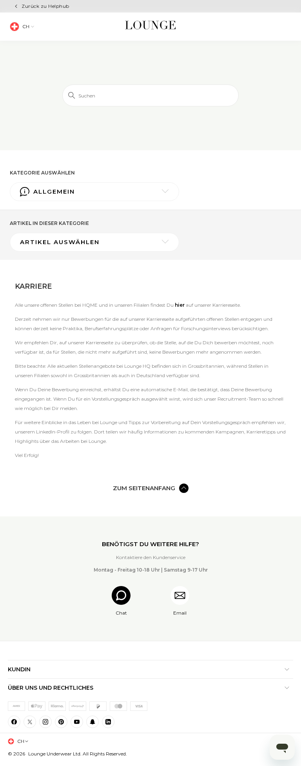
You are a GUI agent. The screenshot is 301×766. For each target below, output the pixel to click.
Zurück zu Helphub (45, 6)
